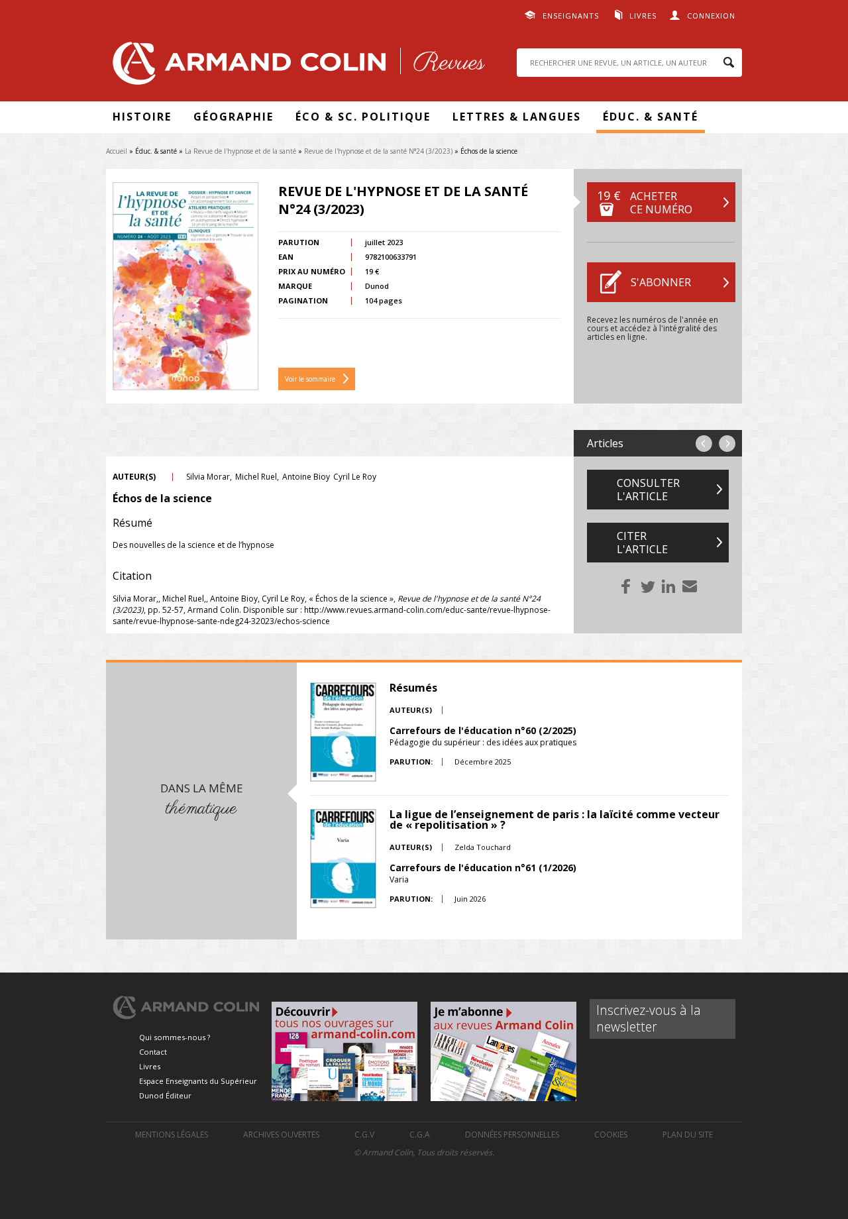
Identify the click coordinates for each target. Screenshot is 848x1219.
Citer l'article (642, 542)
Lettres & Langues (516, 116)
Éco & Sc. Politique (363, 116)
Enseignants (571, 16)
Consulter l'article (648, 490)
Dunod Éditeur (165, 1095)
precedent (704, 443)
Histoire (142, 116)
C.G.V (364, 1134)
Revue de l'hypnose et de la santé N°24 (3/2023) (378, 151)
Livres (643, 16)
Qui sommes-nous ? (174, 1037)
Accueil (116, 151)
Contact (153, 1052)
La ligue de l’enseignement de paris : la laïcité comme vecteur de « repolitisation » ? (554, 819)
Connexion (711, 16)
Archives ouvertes (281, 1134)
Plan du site (687, 1134)
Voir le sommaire (310, 379)
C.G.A (419, 1134)
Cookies (610, 1134)
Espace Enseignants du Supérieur (198, 1081)
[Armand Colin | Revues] (295, 66)
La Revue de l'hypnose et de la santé (240, 151)
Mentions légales (171, 1134)
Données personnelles (512, 1134)
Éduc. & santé (650, 116)
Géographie (233, 116)
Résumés (413, 687)
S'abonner (661, 282)
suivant (727, 443)
